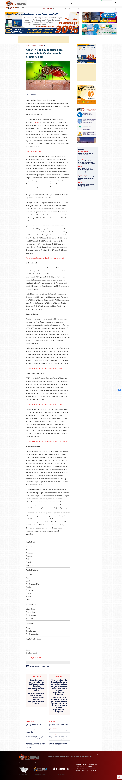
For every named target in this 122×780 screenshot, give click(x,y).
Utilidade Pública (60, 725)
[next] (116, 9)
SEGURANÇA (58, 724)
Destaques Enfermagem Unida (44, 712)
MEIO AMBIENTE (43, 719)
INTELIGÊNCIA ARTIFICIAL (55, 716)
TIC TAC (48, 725)
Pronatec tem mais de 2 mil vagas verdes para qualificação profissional (35, 737)
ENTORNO (62, 713)
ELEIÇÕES (43, 713)
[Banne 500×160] (99, 29)
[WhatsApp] (68, 94)
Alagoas (38, 707)
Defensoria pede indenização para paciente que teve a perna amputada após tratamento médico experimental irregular (59, 704)
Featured (60, 715)
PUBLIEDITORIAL (51, 721)
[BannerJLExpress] (86, 103)
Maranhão (55, 717)
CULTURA (61, 710)
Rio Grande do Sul (47, 722)
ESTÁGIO (43, 715)
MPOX (63, 719)
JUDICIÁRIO (42, 717)
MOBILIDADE (57, 719)
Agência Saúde (36, 658)
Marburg (60, 717)
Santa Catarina (61, 722)
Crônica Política (49, 710)
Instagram (93, 754)
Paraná (57, 720)
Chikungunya (63, 707)
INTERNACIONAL (52, 741)
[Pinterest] (65, 94)
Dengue (32, 666)
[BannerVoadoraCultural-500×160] (99, 17)
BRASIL (28, 46)
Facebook (101, 754)
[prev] (114, 9)
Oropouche (44, 720)
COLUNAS (31, 708)
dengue (37, 122)
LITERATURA (49, 717)
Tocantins (54, 725)
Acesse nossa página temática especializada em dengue (45, 368)
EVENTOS (48, 715)
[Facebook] (58, 94)
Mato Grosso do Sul (34, 719)
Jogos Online (35, 717)
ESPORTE (37, 715)
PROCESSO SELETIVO (42, 721)
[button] (115, 2)
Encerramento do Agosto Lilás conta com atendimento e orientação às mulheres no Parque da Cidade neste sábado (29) (35, 745)
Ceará (57, 707)
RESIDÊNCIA (32, 722)
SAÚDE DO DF (51, 724)
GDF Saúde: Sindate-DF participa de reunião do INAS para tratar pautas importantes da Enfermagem (58, 738)
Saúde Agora (44, 724)
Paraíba (53, 720)
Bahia (49, 707)
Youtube (85, 754)
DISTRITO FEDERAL (83, 175)
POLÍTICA (34, 46)
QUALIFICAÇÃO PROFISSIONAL (63, 721)
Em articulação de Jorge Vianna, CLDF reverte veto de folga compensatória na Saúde (36, 698)
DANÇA (32, 711)
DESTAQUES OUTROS (56, 712)
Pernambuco (63, 720)
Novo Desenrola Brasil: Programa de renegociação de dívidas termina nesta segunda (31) (71, 8)
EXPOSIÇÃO (54, 715)
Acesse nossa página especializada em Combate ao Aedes (45, 258)
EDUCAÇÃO (36, 713)
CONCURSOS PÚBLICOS (50, 708)
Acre (34, 707)
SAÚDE (41, 46)
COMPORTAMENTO (39, 708)
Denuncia (42, 711)
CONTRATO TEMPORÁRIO (33, 710)
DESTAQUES (33, 712)
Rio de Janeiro (39, 722)
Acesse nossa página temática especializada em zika (44, 404)
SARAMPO (33, 724)
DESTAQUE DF (58, 711)
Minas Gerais (50, 719)
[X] (61, 94)
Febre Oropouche (36, 716)
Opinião (38, 720)
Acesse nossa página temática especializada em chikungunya (46, 441)
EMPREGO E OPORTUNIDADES (53, 713)
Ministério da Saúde (40, 666)
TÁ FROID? (31, 725)
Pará (49, 720)
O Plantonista (32, 720)
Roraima (54, 722)
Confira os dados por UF (34, 151)
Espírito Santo (31, 715)
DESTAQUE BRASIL (49, 711)
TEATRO (36, 725)
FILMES (43, 716)
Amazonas (44, 707)
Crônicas (55, 710)
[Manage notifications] (119, 777)
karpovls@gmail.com (89, 769)
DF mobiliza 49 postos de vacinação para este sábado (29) (58, 744)
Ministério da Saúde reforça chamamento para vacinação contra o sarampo (86, 155)
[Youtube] (82, 754)
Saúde (48, 666)
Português (104, 0)
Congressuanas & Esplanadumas (63, 708)
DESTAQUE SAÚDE (83, 151)
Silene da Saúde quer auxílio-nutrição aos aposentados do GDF (58, 730)
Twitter (78, 754)
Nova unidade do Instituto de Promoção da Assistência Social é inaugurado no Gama (86, 162)
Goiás (47, 716)
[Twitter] (75, 754)
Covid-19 (42, 710)
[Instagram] (89, 754)
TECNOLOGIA (42, 725)
